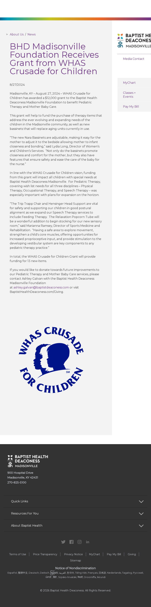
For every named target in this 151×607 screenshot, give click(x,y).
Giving (132, 554)
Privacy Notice (73, 554)
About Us (17, 34)
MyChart (94, 554)
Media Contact (133, 59)
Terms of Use (17, 554)
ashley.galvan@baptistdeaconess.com (41, 287)
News (31, 34)
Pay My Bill (114, 554)
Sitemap (75, 560)
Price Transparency (45, 554)
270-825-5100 (16, 482)
